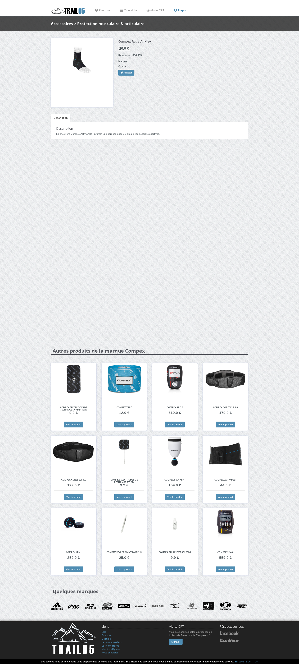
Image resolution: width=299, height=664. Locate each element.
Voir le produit (73, 424)
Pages (181, 10)
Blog (104, 631)
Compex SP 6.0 (175, 407)
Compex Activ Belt (225, 479)
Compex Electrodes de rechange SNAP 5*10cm (73, 408)
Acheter (127, 72)
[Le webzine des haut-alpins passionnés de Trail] (70, 10)
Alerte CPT (157, 10)
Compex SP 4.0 (225, 552)
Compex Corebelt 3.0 (225, 407)
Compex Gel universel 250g (175, 552)
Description (61, 117)
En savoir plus (243, 661)
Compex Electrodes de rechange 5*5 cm (124, 481)
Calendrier (130, 10)
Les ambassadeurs (112, 642)
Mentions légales (111, 649)
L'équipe (106, 638)
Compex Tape (124, 407)
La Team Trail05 (110, 645)
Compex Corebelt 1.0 (73, 479)
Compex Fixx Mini (174, 479)
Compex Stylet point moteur (124, 552)
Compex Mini (73, 552)
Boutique (106, 635)
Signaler (175, 641)
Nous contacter (110, 652)
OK (256, 661)
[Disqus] (149, 196)
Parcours (104, 10)
